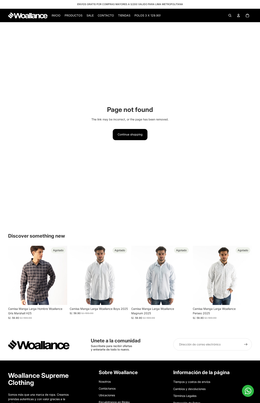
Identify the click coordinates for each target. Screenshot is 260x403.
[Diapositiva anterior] (14, 275)
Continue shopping (130, 134)
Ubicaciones (107, 395)
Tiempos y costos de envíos (191, 381)
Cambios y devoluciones (189, 388)
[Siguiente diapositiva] (61, 275)
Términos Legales (184, 396)
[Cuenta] (238, 15)
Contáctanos (107, 388)
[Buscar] (229, 15)
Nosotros (105, 381)
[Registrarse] (246, 344)
